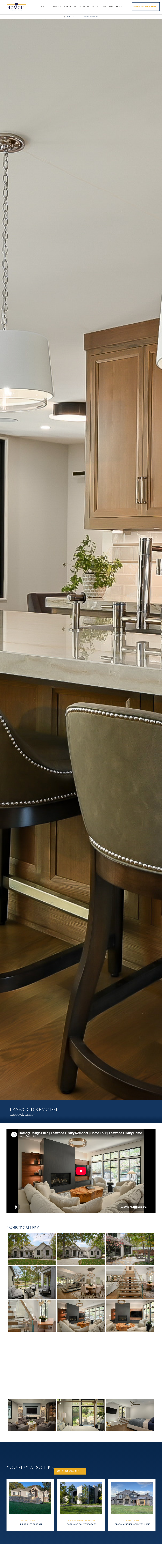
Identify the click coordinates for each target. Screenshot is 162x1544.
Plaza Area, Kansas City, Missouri (81, 1520)
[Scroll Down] (30, 1495)
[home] (16, 6)
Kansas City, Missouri (30, 1520)
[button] (45, 6)
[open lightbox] (32, 1249)
